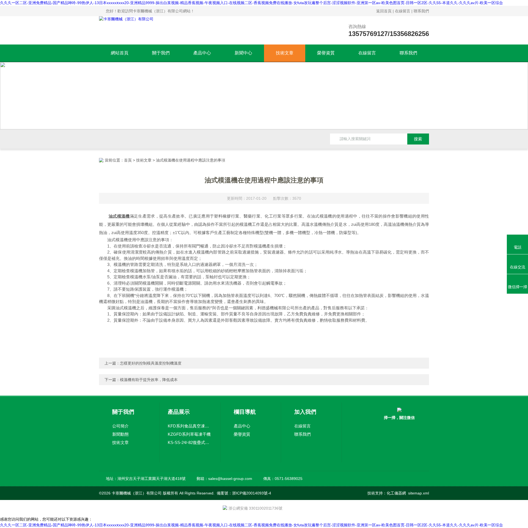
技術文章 (284, 53)
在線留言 (402, 11)
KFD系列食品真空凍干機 (190, 426)
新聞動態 (120, 434)
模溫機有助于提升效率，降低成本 (149, 379)
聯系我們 (421, 11)
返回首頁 (384, 11)
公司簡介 (120, 426)
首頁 (128, 160)
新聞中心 (243, 53)
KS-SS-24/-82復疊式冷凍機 (190, 442)
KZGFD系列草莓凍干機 (189, 434)
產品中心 (202, 53)
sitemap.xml (418, 493)
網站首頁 (119, 53)
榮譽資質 (326, 53)
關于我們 (161, 53)
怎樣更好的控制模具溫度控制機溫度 (151, 363)
